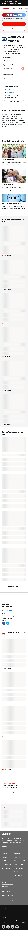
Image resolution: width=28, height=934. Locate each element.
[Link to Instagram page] (12, 927)
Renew (14, 28)
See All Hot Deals (14, 792)
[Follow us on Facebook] (3, 623)
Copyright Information (7, 917)
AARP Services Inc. (19, 875)
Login (20, 8)
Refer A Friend (17, 857)
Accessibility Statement (18, 911)
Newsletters (17, 853)
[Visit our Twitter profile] (7, 623)
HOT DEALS (8, 783)
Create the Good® (8, 159)
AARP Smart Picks (6, 864)
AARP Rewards (6, 860)
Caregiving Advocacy (9, 184)
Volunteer (4, 853)
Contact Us (17, 846)
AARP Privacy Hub (12, 908)
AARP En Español (18, 850)
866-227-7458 (10, 89)
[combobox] (14, 68)
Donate (4, 850)
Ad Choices (5, 923)
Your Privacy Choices (14, 923)
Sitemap (4, 908)
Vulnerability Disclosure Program (10, 920)
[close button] (26, 12)
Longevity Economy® (7, 900)
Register (15, 8)
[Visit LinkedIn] (17, 927)
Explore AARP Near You (10, 65)
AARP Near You (6, 868)
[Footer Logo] (14, 834)
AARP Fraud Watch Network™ (11, 203)
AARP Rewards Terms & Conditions (11, 914)
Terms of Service (6, 911)
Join (14, 24)
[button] (26, 8)
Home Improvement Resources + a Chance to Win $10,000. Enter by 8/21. (11, 2)
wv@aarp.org (10, 92)
